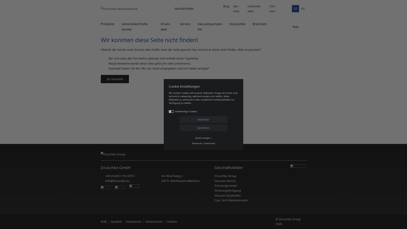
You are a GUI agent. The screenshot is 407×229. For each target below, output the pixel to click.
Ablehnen (203, 119)
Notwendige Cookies (186, 111)
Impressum (197, 143)
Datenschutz (209, 143)
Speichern (203, 128)
